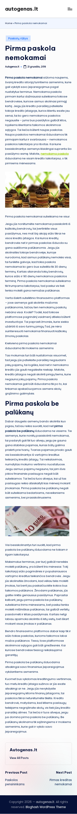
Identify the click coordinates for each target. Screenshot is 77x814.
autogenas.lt (21, 9)
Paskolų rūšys (18, 38)
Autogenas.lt (23, 749)
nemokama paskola (55, 154)
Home (8, 23)
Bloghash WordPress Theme (46, 807)
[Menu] (70, 9)
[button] (19, 758)
